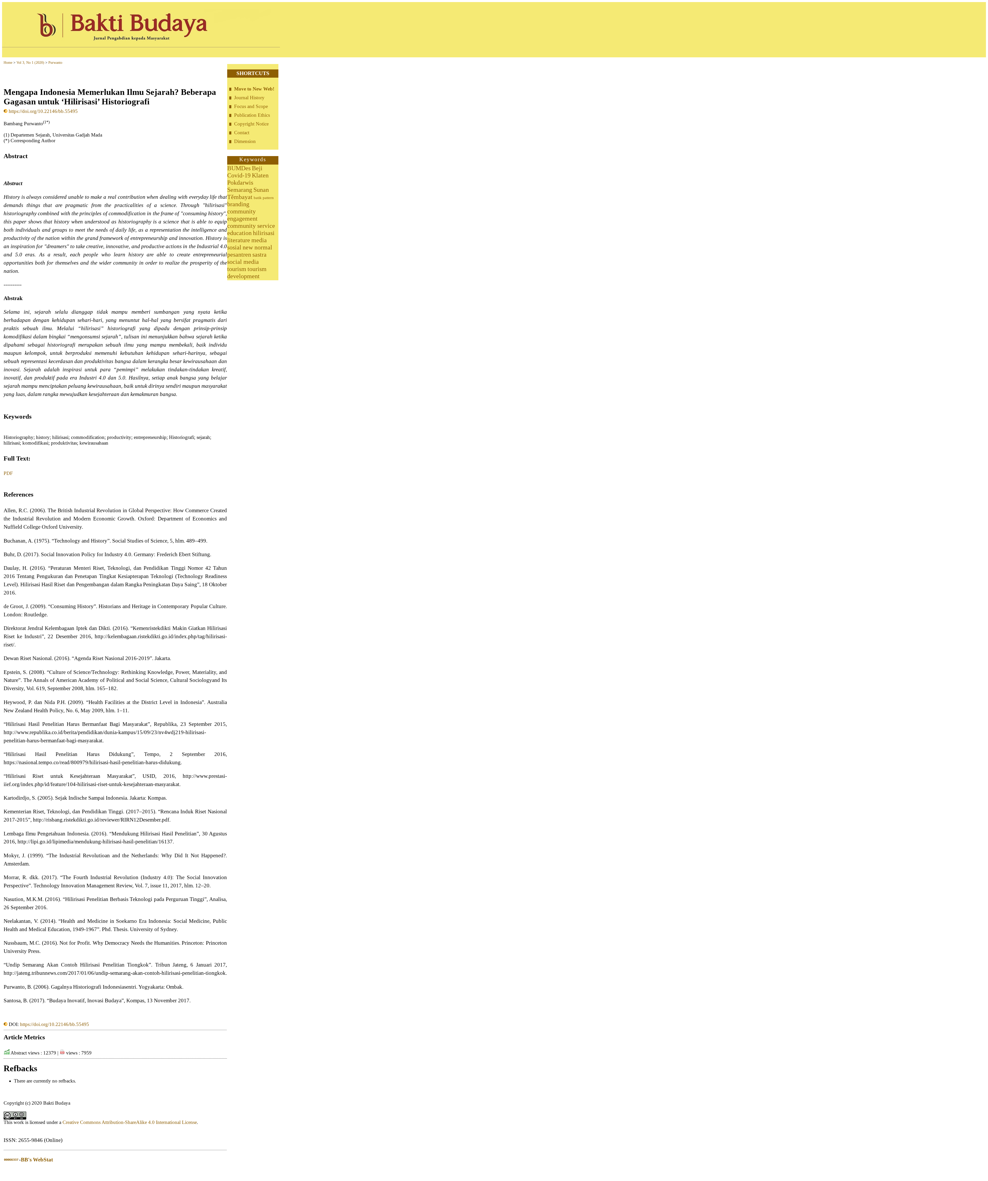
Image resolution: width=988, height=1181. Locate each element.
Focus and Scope (251, 106)
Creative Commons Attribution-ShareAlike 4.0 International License (130, 1122)
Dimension (245, 141)
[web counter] (11, 1160)
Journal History (249, 97)
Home (8, 62)
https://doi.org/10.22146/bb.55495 (43, 111)
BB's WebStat (37, 1160)
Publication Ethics (252, 115)
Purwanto (55, 62)
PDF (8, 473)
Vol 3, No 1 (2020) (30, 62)
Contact (241, 132)
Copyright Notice (251, 124)
